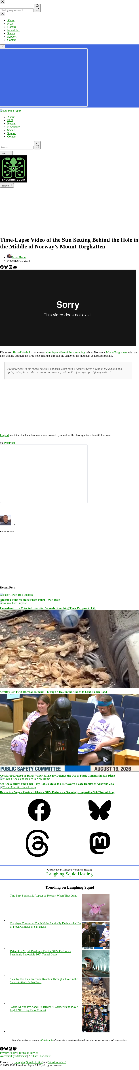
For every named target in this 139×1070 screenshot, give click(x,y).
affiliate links (46, 1040)
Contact (11, 136)
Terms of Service (28, 1052)
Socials (11, 130)
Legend (4, 435)
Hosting (11, 123)
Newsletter (13, 126)
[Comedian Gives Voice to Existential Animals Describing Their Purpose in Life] (13, 603)
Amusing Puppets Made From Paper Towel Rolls (30, 599)
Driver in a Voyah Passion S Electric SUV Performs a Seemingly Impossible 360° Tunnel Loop (57, 792)
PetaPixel (9, 442)
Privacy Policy (8, 1052)
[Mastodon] (100, 855)
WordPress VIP (57, 1062)
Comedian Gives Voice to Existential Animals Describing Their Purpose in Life (48, 608)
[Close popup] (2, 46)
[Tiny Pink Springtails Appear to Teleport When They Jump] (95, 920)
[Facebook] (2, 267)
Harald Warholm (22, 352)
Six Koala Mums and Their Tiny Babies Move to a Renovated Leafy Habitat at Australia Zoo (57, 783)
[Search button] (37, 145)
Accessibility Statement (13, 1056)
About (10, 117)
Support (11, 133)
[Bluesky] (6, 267)
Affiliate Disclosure (39, 1056)
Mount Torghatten (116, 352)
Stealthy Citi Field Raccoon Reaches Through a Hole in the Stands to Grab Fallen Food (53, 691)
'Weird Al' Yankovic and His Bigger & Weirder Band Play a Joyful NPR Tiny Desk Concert (44, 1008)
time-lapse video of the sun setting (65, 352)
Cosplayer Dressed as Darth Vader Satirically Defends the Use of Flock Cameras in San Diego (57, 775)
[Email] (15, 267)
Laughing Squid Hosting (69, 873)
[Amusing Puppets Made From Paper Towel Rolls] (16, 594)
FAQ (10, 120)
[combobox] (16, 147)
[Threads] (11, 267)
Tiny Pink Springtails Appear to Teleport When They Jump (43, 895)
